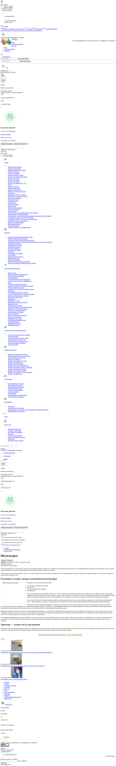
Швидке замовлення (7, 143)
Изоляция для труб (14, 300)
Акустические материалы (16, 276)
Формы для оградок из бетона (17, 370)
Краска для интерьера (14, 190)
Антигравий (12, 393)
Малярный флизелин (14, 323)
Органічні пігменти (14, 248)
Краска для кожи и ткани (15, 175)
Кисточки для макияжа (15, 432)
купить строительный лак (74, 634)
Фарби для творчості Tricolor (17, 191)
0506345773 (7, 57)
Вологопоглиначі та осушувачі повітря (20, 307)
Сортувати (10, 560)
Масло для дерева (13, 226)
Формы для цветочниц (15, 374)
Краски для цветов (14, 209)
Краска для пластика (14, 168)
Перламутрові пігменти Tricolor (17, 239)
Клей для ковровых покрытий (17, 315)
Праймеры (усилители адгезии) (17, 196)
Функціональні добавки (15, 253)
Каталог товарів (7, 7)
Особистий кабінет (51, 29)
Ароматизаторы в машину (16, 397)
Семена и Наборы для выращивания (19, 227)
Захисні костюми (13, 336)
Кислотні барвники (14, 260)
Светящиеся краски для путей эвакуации (20, 217)
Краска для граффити (14, 198)
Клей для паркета (13, 314)
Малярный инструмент (15, 305)
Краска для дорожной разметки (17, 177)
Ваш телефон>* (23, 761)
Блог (23, 30)
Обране (30, 29)
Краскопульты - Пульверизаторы (18, 214)
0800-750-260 (5, 37)
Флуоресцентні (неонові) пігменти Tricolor (21, 240)
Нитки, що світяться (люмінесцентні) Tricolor (22, 263)
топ (20, 562)
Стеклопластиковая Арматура (17, 284)
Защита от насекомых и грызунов (18, 296)
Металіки (11, 252)
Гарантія (7, 687)
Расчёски (11, 434)
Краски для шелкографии (16, 222)
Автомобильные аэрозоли (16, 383)
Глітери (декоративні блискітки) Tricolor (20, 237)
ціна (17, 562)
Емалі (10, 185)
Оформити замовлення (20, 143)
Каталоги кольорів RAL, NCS (17, 183)
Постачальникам (30, 30)
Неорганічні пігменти (14, 243)
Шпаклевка (11, 299)
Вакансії (7, 695)
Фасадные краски (13, 199)
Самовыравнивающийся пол (17, 320)
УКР (5, 4)
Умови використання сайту (12, 697)
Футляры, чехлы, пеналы (15, 440)
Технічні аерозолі (13, 392)
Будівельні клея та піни (15, 297)
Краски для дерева (13, 181)
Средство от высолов (14, 317)
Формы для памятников (15, 362)
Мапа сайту (8, 698)
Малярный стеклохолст (15, 318)
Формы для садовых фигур (16, 364)
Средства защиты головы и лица (18, 341)
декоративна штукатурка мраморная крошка (52, 634)
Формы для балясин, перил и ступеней (20, 367)
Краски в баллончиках (15, 167)
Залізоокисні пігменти (15, 245)
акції (28, 562)
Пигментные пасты (14, 188)
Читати (50, 652)
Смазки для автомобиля (15, 390)
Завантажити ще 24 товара (9, 565)
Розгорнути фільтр (6, 564)
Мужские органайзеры (15, 435)
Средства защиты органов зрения (18, 338)
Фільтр (3, 560)
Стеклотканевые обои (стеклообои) (19, 279)
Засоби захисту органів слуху (17, 340)
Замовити (4, 763)
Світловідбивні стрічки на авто (17, 395)
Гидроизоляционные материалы (18, 292)
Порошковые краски (14, 224)
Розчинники (12, 203)
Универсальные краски (15, 208)
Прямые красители (14, 258)
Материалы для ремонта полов (17, 309)
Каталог (14, 39)
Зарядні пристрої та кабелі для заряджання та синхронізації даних (28, 409)
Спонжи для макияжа (14, 431)
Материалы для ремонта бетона (17, 302)
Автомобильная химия (15, 388)
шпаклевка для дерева (15, 450)
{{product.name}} (6, 751)
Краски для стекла (13, 178)
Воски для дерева (13, 186)
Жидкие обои (12, 273)
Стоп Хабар (11, 255)
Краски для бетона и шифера (17, 195)
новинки (24, 562)
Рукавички (11, 439)
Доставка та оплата (10, 30)
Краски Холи (12, 206)
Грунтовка (11, 193)
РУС (2, 4)
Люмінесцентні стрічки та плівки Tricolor (21, 289)
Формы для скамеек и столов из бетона (20, 372)
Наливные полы (13, 304)
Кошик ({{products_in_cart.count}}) (14, 29)
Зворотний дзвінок (24, 58)
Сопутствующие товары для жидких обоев (21, 294)
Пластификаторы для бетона (17, 357)
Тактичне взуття (13, 344)
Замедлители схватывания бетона (18, 366)
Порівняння (39, 29)
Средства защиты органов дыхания (19, 335)
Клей (9, 283)
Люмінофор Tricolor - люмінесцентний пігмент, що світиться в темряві (30, 242)
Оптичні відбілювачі (14, 250)
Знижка (6, 684)
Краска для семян (13, 204)
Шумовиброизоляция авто (16, 387)
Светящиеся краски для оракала (18, 221)
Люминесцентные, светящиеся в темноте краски (23, 212)
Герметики (11, 291)
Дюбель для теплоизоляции (16, 310)
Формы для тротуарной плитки (17, 354)
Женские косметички (14, 429)
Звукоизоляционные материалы (18, 274)
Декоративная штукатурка (16, 287)
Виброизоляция (13, 278)
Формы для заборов (14, 359)
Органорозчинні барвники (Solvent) (19, 261)
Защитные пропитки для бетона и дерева (20, 286)
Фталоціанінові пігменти (15, 256)
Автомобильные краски (15, 385)
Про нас (19, 30)
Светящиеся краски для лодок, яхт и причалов (22, 219)
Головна (5, 26)
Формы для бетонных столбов (17, 361)
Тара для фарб (12, 211)
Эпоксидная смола (13, 180)
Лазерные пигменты (14, 247)
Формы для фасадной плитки (17, 369)
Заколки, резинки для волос (16, 437)
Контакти (39, 30)
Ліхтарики (11, 406)
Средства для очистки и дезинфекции (19, 281)
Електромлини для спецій (16, 408)
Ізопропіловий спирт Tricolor (17, 170)
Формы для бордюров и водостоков (19, 356)
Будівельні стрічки (13, 322)
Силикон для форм (14, 173)
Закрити (3, 562)
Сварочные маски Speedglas (16, 343)
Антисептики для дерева (15, 312)
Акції (2, 30)
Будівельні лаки (13, 201)
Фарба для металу (13, 172)
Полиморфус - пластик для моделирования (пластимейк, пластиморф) (29, 216)
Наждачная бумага (13, 325)
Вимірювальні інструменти (16, 411)
